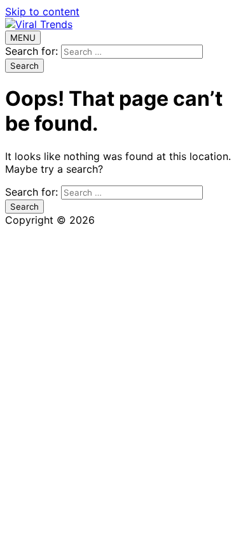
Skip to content (42, 11)
